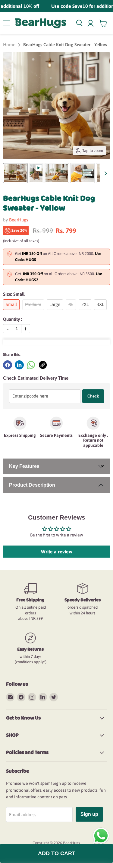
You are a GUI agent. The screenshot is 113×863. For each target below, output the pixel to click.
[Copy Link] (42, 364)
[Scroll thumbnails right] (104, 173)
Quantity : (12, 319)
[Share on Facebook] (7, 364)
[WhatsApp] (31, 364)
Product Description (32, 485)
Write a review (56, 551)
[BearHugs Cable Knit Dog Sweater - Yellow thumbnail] (15, 173)
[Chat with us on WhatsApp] (101, 835)
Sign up (89, 814)
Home (9, 44)
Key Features (24, 466)
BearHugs (18, 219)
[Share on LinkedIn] (19, 364)
